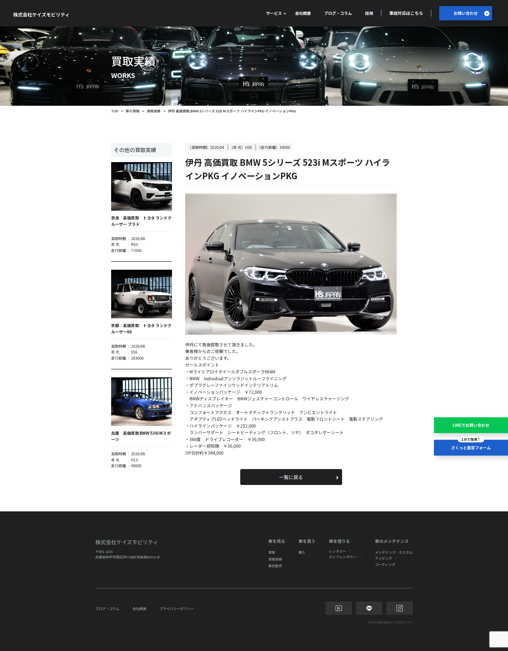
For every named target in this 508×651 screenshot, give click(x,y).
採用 (369, 13)
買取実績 (154, 110)
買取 (271, 552)
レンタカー (337, 551)
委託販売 (275, 565)
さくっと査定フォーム (471, 445)
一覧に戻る (291, 477)
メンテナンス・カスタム (394, 552)
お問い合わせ (466, 13)
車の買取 (132, 110)
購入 (301, 552)
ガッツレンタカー (342, 556)
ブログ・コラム (338, 13)
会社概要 (303, 13)
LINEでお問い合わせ (471, 425)
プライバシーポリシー (177, 608)
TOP (114, 110)
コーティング (385, 564)
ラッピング (383, 558)
